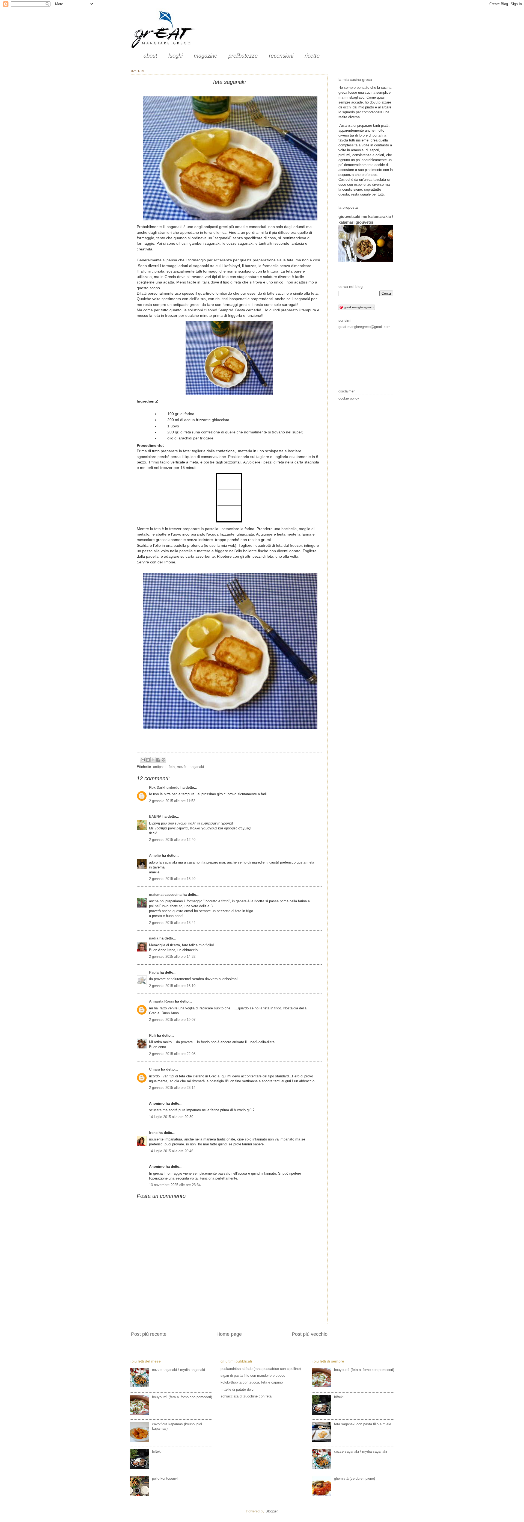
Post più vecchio (309, 1334)
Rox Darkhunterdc (164, 787)
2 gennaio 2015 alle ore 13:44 (172, 923)
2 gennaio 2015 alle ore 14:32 (172, 956)
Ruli (152, 1035)
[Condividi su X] (153, 760)
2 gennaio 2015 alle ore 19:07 (172, 1020)
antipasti (159, 767)
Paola (154, 972)
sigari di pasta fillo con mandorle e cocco (253, 1375)
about (150, 56)
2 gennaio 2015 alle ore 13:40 (172, 879)
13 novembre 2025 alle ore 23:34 (175, 1185)
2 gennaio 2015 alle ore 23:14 (172, 1088)
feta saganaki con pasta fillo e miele (362, 1424)
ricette (312, 56)
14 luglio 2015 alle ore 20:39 (171, 1117)
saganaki (197, 767)
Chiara (155, 1069)
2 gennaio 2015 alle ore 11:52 (172, 801)
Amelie (155, 855)
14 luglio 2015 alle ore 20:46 (171, 1151)
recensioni (281, 56)
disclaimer (346, 391)
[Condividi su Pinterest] (163, 760)
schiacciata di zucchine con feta (246, 1396)
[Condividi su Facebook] (158, 760)
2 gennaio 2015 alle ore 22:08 (172, 1054)
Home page (229, 1334)
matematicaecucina (165, 894)
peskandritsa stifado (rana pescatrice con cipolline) (261, 1369)
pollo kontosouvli (165, 1478)
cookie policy (348, 398)
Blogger (271, 1511)
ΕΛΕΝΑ (155, 816)
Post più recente (148, 1334)
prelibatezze (243, 56)
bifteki (157, 1451)
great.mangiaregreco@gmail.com (364, 327)
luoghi (175, 56)
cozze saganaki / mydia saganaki (178, 1370)
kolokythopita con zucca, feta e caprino (252, 1382)
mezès (182, 767)
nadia (153, 938)
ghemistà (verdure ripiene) (354, 1478)
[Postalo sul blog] (148, 760)
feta (172, 767)
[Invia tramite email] (142, 760)
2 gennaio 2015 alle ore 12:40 (172, 840)
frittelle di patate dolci (237, 1389)
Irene (153, 1133)
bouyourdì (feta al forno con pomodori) (182, 1397)
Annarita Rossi (161, 1001)
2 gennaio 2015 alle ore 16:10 (172, 986)
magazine (205, 56)
